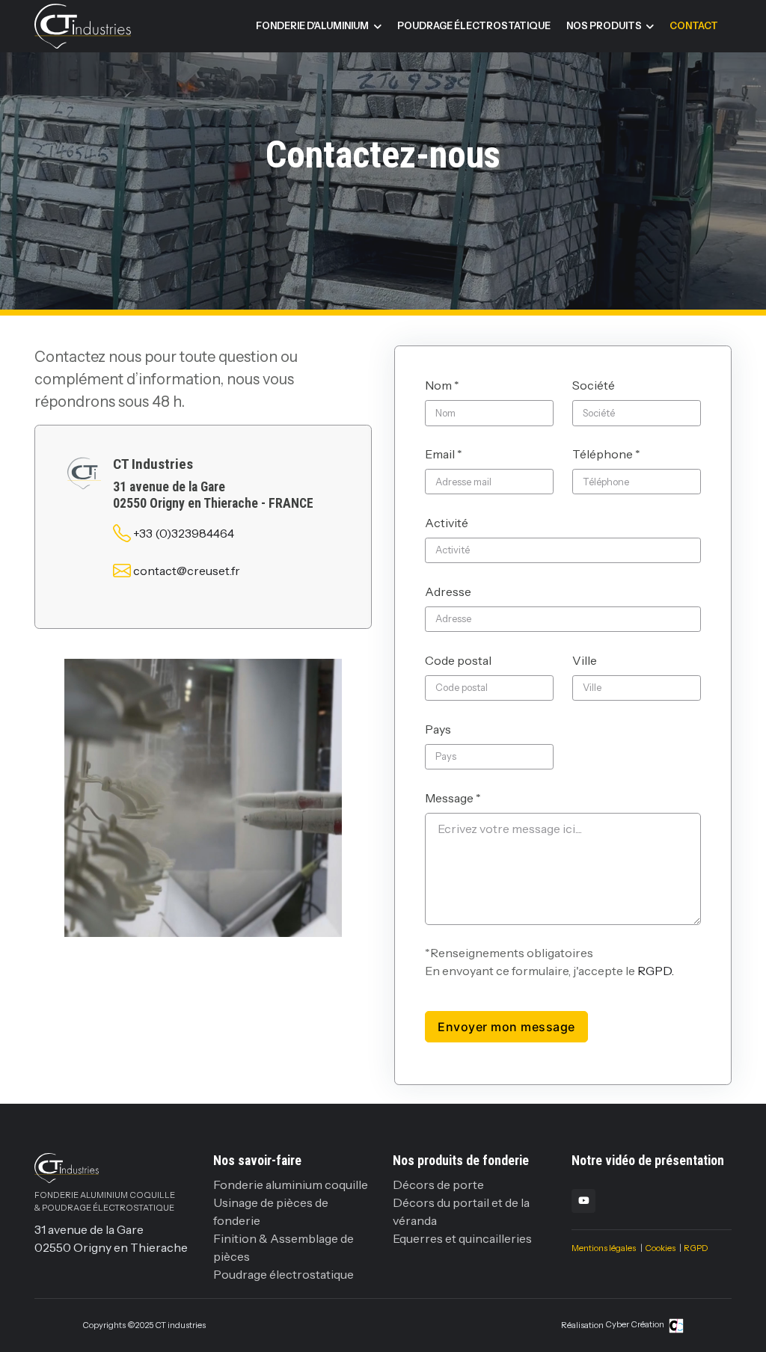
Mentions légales (604, 1248)
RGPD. (655, 970)
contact (694, 25)
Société (593, 385)
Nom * (442, 385)
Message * (453, 797)
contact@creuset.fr (186, 570)
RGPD (696, 1248)
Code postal (458, 660)
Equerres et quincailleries (462, 1238)
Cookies (660, 1248)
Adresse (448, 591)
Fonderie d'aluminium (312, 25)
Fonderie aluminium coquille (290, 1184)
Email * (443, 453)
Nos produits (604, 25)
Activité (446, 522)
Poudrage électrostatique (474, 25)
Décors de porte (438, 1184)
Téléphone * (606, 453)
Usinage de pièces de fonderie (270, 1211)
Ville (584, 660)
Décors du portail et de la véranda (461, 1211)
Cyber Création (635, 1324)
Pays (438, 729)
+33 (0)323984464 (183, 533)
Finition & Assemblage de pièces (283, 1247)
